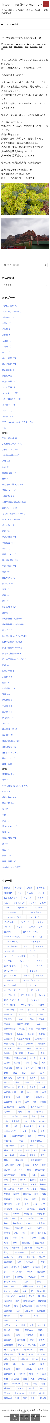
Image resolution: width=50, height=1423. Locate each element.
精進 (38, 1286)
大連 (15, 1126)
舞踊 (31, 1325)
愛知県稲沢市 (10, 1174)
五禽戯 (42, 1034)
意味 (5, 589)
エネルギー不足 (11, 941)
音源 (44, 1374)
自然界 (7, 1315)
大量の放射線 (28, 1126)
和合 (28, 1097)
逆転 (41, 1349)
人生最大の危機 (23, 1038)
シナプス (8, 961)
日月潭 (20, 1189)
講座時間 (21, 1340)
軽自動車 (28, 1349)
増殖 (34, 1116)
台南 (36, 1092)
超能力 (43, 1344)
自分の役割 (41, 1306)
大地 (5, 47)
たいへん (28, 898)
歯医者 (42, 1208)
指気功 (7, 612)
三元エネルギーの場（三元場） (17, 422)
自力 (18, 1310)
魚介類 (32, 1393)
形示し (7, 583)
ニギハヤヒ (9, 980)
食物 (26, 1383)
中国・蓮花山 (9, 438)
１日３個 (42, 1398)
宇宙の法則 (9, 566)
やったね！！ (10, 393)
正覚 (43, 1204)
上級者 (20, 1019)
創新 (6, 1072)
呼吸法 (7, 1097)
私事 (6, 780)
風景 (7, 855)
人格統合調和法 (10, 455)
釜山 (15, 1364)
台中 (29, 1092)
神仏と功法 (9, 746)
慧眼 (34, 1174)
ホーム (6, 24)
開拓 (42, 1364)
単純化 (28, 1082)
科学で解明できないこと (15, 785)
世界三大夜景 (23, 1024)
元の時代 (32, 1053)
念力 (27, 1165)
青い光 (22, 1374)
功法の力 (8, 543)
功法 (6, 531)
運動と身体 (9, 838)
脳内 (17, 1301)
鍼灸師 (32, 1364)
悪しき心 (18, 1170)
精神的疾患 (28, 1286)
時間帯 (16, 1194)
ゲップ (32, 951)
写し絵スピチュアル (13, 513)
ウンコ (19, 927)
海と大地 (42, 1233)
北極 (43, 1077)
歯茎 (6, 1218)
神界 (43, 1276)
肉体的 (22, 1296)
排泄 (14, 1179)
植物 (6, 682)
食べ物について (11, 867)
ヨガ (21, 1009)
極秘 (18, 1199)
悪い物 (7, 1170)
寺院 (42, 1145)
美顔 (16, 1291)
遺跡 (44, 1359)
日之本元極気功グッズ (14, 659)
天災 (43, 1131)
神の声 (7, 1276)
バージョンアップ (12, 990)
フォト (7, 410)
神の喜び (41, 1272)
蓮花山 (41, 1330)
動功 (42, 1072)
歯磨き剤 (28, 1213)
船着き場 (41, 1325)
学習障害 (8, 1140)
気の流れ (42, 1218)
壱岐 (6, 1121)
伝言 (5, 467)
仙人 (20, 1043)
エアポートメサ (36, 927)
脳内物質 (42, 1301)
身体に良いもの (11, 1349)
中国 (4, 428)
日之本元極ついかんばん (14, 636)
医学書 (7, 1082)
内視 (44, 1063)
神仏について (10, 752)
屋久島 (33, 1155)
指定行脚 (22, 44)
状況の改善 (40, 1242)
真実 (5, 723)
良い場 (7, 1330)
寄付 (32, 1145)
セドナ (31, 44)
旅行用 (43, 1184)
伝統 (6, 461)
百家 (43, 1262)
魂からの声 (19, 1393)
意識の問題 (40, 1170)
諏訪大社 (8, 1340)
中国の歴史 (41, 1029)
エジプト (8, 932)
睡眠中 (26, 1267)
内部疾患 (8, 1068)
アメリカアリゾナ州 (13, 917)
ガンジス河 (9, 951)
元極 (38, 44)
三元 (20, 1014)
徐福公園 (19, 1160)
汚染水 (7, 1228)
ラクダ (31, 1009)
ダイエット (8, 405)
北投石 (33, 1077)
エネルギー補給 (11, 946)
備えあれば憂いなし (12, 484)
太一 (6, 1136)
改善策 (33, 1179)
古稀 (21, 1092)
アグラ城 (38, 907)
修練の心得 (9, 473)
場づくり (40, 1111)
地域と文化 (9, 554)
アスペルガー (10, 912)
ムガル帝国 (9, 1009)
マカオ (41, 1004)
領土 (6, 1378)
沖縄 (6, 694)
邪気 (6, 1364)
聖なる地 (41, 1291)
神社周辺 (8, 774)
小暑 (44, 1150)
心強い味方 (9, 1165)
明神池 (43, 1189)
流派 (32, 1233)
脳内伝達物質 (29, 1301)
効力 (33, 1072)
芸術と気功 (9, 797)
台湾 (44, 1092)
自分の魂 (8, 1310)
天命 (25, 1131)
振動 (6, 1179)
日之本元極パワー (12, 647)
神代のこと (8, 758)
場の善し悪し (10, 560)
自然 (6, 791)
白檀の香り (31, 1262)
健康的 (7, 1053)
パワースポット (26, 995)
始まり (31, 1136)
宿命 (22, 1145)
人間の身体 (40, 1038)
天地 (10, 47)
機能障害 (8, 1204)
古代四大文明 (10, 1092)
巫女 (43, 1155)
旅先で (7, 630)
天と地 (42, 1126)
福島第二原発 (10, 1281)
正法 (35, 1204)
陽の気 (29, 1369)
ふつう (7, 907)
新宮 (25, 1184)
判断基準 (42, 1068)
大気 (6, 1126)
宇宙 (21, 1140)
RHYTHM (41, 888)
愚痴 (5, 595)
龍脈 (32, 1398)
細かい (7, 1291)
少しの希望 (9, 1155)
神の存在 (19, 1276)
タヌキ (39, 966)
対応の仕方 (9, 1150)
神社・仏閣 (7, 764)
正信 (18, 1204)
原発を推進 (9, 1087)
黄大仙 (42, 1393)
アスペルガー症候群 (32, 912)
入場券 (7, 1063)
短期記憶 (36, 1267)
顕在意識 (15, 1378)
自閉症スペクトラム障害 (14, 1325)
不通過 (7, 1024)
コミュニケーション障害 (14, 956)
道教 (6, 1359)
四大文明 (8, 1102)
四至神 (18, 1102)
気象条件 (41, 1223)
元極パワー (9, 490)
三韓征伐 (8, 1019)
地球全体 (8, 1111)
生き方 (7, 706)
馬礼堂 (20, 1388)
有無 (44, 1194)
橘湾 (44, 1199)
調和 (42, 1335)
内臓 (36, 1063)
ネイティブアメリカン (31, 980)
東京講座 (8, 1199)
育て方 (32, 1296)
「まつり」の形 (11, 311)
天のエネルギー (11, 1131)
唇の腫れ (40, 1097)
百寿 (6, 1267)
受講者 (33, 1087)
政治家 (7, 1184)
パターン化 (34, 990)
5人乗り (18, 888)
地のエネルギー (37, 1106)
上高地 (31, 1019)
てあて (7, 902)
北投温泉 (21, 1077)
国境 (34, 1102)
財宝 (32, 1340)
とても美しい (19, 902)
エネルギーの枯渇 (12, 936)
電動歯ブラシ (10, 1374)
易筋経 (7, 1194)
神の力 (30, 1272)
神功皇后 (32, 1276)
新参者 (16, 1184)
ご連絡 (6, 346)
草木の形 (8, 803)
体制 (19, 1048)
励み (24, 1072)
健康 (5, 478)
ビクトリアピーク (12, 1000)
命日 (18, 1097)
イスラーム (25, 922)
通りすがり (9, 826)
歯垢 (6, 1213)
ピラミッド (34, 1000)
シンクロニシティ (11, 399)
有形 (36, 1194)
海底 (6, 1238)
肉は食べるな (10, 1296)
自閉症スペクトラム (13, 1320)
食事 (6, 1383)
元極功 (44, 44)
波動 (16, 1233)
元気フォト (10, 508)
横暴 (26, 1199)
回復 (27, 1102)
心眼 (19, 1165)
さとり (41, 893)
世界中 (39, 1024)
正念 (26, 1204)
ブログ (7, 416)
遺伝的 (35, 1359)
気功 (26, 47)
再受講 (19, 1068)
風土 (3, 49)
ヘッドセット (10, 1004)
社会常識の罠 (9, 729)
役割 (6, 1160)
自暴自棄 (41, 1310)
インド (7, 927)
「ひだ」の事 (9, 305)
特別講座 (7, 700)
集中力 (41, 1369)
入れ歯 (43, 1058)
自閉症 (37, 1315)
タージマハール (11, 970)
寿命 (28, 1150)
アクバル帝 (22, 907)
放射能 (43, 1179)
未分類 (7, 677)
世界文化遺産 (10, 1029)
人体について (10, 449)
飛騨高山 (42, 1378)
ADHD (29, 888)
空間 (26, 1281)
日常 (5, 665)
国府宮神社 (9, 1106)
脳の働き (42, 1296)
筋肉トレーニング (12, 1286)
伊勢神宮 (30, 1043)
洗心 (24, 1233)
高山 (42, 1388)
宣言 (6, 572)
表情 (5, 814)
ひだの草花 (9, 375)
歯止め (16, 1213)
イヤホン (39, 922)
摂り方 (23, 1179)
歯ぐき (19, 1208)
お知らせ (8, 317)
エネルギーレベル (34, 936)
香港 (43, 1383)
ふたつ (43, 902)
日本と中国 (8, 671)
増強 (25, 1116)
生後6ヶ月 (19, 1252)
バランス (33, 985)
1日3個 (7, 888)
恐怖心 (35, 1165)
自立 (22, 1315)
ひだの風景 (9, 381)
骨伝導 (32, 1388)
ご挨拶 (6, 335)
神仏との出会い (11, 741)
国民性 (22, 1106)
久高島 (20, 1034)
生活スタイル (37, 1252)
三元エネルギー (36, 1014)
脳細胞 (7, 1306)
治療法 (7, 1233)
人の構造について (12, 443)
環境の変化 (41, 1247)
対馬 (20, 1150)
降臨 (18, 1369)
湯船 (43, 1238)
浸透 (15, 1238)
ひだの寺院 (9, 358)
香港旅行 (8, 1388)
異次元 (42, 1257)
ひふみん (33, 902)
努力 (15, 1072)
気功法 (29, 1223)
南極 (17, 1082)
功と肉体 (8, 525)
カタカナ (39, 946)
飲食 (35, 1383)
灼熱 (40, 47)
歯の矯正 (31, 1208)
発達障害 (8, 1262)
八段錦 (17, 1063)
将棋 (36, 1150)
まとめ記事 (8, 387)
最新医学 (27, 1194)
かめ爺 (30, 893)
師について (8, 577)
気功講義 (8, 688)
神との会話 (17, 1272)
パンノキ (41, 995)
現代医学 (16, 1247)
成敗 (43, 1174)
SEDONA (8, 893)
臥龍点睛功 (27, 1306)
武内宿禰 (8, 1208)
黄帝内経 (8, 1398)
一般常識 (8, 1014)
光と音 (33, 1058)
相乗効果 (15, 1267)
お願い (6, 323)
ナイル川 (39, 975)
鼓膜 (17, 1398)
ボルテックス (27, 1004)
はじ (6, 352)
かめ (20, 893)
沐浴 (30, 1228)
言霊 (5, 820)
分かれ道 (30, 1068)
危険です (40, 1082)
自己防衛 (29, 1310)
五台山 (31, 1034)
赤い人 (21, 1344)
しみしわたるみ (11, 898)
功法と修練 (9, 537)
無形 (15, 1242)
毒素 (14, 1218)
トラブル (34, 970)
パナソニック (10, 995)
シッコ (42, 956)
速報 (6, 832)
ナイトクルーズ (11, 975)
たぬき (40, 898)
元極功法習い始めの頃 (14, 502)
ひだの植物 (9, 364)
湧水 (34, 1238)
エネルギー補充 (33, 941)
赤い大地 (32, 1344)
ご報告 (6, 329)
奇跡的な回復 (18, 1136)
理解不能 (28, 1247)
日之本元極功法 (12, 653)
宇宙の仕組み (36, 1140)
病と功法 (8, 717)
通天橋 (21, 1354)
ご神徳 (6, 340)
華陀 (17, 1330)
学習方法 (42, 1136)
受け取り (22, 1087)
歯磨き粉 (41, 1213)
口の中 (43, 1087)
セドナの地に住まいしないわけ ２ (21, 37)
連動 (31, 1354)
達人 (14, 1359)
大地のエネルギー (38, 1121)
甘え (6, 1252)
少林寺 (22, 1155)
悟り (44, 1165)
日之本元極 (18, 47)
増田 (43, 1116)
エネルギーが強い (30, 932)
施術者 (33, 1184)
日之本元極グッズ (12, 642)
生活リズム (9, 1257)
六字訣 (27, 1063)
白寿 (19, 1262)
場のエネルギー (11, 1116)
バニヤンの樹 (10, 985)
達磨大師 (24, 1359)
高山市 (7, 1393)
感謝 (5, 601)
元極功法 (8, 496)
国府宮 (43, 1102)
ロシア (42, 1009)
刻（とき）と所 (11, 519)
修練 (29, 1048)
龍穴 (25, 1398)
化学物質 (8, 1077)
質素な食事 (9, 1344)
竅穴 (39, 1281)
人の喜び (8, 1038)
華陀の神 (29, 1330)
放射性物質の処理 (12, 618)
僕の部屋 (19, 1053)
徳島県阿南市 (36, 1160)
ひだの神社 (9, 370)
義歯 (25, 1291)
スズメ (39, 961)
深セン (24, 1238)
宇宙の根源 (9, 1145)
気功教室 (33, 47)
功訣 (6, 548)
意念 (29, 1170)
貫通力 (42, 1340)
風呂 (25, 1378)
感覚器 (24, 1174)
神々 (6, 1272)
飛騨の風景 (9, 861)
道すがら (41, 1354)
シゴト (32, 956)
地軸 (20, 1111)
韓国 (5, 849)
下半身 (42, 1019)
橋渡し (35, 1199)
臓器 (16, 1306)
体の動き (8, 1048)
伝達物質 (42, 1043)
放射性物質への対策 (13, 624)
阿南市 (7, 1369)
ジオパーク (24, 961)
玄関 (6, 1247)
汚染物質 (19, 1228)
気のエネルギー (27, 1218)
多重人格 (15, 1121)
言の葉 (7, 1335)
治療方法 (41, 1228)
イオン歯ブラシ (35, 917)
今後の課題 (9, 1043)
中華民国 (8, 1034)
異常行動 (31, 1257)
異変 (20, 1257)
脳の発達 (8, 1301)
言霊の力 (30, 1335)
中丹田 (22, 1029)
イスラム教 (9, 922)
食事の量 (16, 1383)
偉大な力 (40, 1048)
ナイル (27, 975)
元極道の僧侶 (20, 1058)
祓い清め (7, 735)
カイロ (27, 946)
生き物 (7, 712)
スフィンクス (10, 966)
